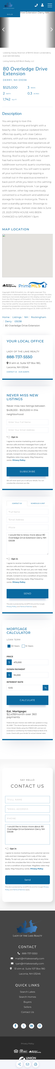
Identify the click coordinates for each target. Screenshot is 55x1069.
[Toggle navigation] (50, 5)
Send (27, 593)
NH (26, 317)
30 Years (15, 646)
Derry (8, 321)
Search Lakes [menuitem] (27, 992)
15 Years (29, 646)
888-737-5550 (36, 5)
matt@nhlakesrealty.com (29, 958)
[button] (5, 30)
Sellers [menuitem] (27, 1007)
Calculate (27, 700)
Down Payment (16, 669)
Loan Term (14, 639)
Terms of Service (26, 606)
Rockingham (38, 317)
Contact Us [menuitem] (27, 1012)
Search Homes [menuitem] (27, 997)
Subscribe (27, 471)
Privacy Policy (18, 460)
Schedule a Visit (38, 503)
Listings (16, 317)
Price (10, 656)
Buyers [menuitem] (27, 1002)
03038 (18, 321)
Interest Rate (15, 682)
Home (6, 317)
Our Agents (23, 372)
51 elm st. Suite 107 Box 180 (29, 971)
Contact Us (12, 372)
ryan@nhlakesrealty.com (29, 963)
